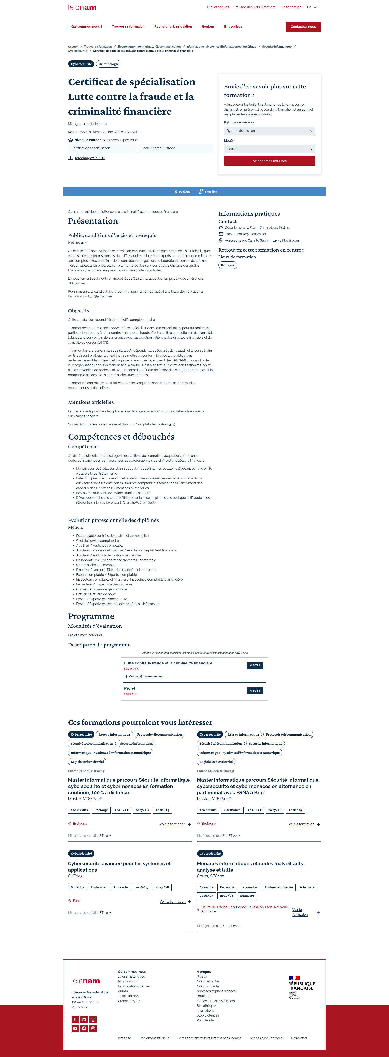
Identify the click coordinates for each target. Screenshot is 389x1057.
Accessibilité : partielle (266, 1038)
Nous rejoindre (208, 981)
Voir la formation (173, 824)
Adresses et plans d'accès (216, 991)
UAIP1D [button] (130, 694)
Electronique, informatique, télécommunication (149, 46)
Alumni (123, 991)
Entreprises (233, 26)
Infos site (124, 1038)
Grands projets (129, 1001)
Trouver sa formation (128, 26)
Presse (202, 976)
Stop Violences (208, 1015)
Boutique (204, 996)
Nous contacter (208, 986)
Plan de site (205, 1020)
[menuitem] (218, 7)
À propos (204, 972)
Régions (208, 26)
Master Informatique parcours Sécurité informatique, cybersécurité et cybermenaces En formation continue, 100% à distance (129, 786)
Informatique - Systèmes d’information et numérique (221, 46)
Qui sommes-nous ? (86, 26)
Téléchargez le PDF (90, 158)
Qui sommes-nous (132, 972)
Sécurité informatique (277, 46)
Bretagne (228, 265)
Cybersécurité (77, 50)
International (206, 1010)
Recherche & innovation (173, 26)
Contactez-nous (303, 27)
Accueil (73, 46)
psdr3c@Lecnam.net (250, 234)
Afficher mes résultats (270, 161)
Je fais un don (128, 996)
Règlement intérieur (154, 1038)
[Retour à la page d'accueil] (82, 7)
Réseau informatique (114, 734)
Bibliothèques (207, 1006)
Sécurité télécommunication (92, 743)
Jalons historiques (131, 976)
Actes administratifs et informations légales (209, 1038)
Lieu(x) (229, 141)
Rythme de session (239, 122)
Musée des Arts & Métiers (216, 1001)
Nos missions (128, 981)
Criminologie (109, 64)
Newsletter (299, 1038)
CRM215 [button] (131, 669)
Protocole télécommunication (159, 734)
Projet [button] (129, 688)
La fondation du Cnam (134, 986)
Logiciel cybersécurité (87, 762)
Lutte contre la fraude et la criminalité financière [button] (168, 663)
